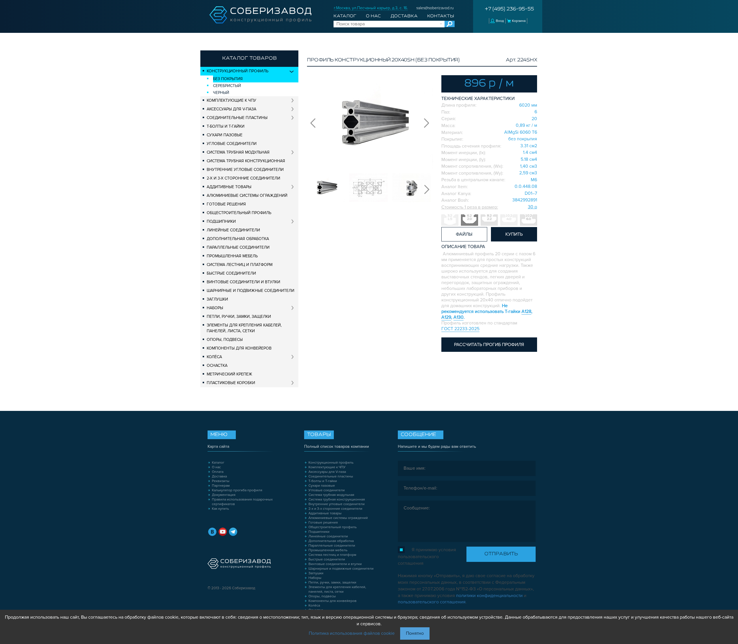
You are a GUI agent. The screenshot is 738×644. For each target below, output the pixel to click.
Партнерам (221, 486)
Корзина (519, 21)
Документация (224, 495)
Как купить (220, 509)
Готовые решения (226, 204)
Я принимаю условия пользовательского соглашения (427, 556)
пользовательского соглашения (432, 602)
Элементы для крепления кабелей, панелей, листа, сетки (244, 328)
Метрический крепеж (229, 374)
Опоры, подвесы (225, 339)
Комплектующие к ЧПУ (231, 100)
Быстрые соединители (231, 273)
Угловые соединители (232, 143)
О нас (373, 16)
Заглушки (217, 299)
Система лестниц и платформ (239, 264)
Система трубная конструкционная (246, 160)
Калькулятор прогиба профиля (237, 490)
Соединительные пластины (237, 117)
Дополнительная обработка (238, 238)
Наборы (215, 307)
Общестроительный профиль (239, 212)
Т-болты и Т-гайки (225, 126)
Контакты (440, 16)
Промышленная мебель (232, 256)
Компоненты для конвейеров (239, 348)
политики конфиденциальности (489, 595)
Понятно (415, 633)
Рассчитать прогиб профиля (489, 345)
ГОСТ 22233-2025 (460, 329)
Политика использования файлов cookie (352, 633)
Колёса (214, 356)
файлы (464, 234)
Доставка (404, 16)
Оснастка (217, 365)
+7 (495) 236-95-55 (509, 9)
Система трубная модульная (238, 152)
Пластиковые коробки (231, 382)
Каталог (345, 16)
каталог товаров (249, 58)
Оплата (217, 472)
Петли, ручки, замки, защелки (239, 316)
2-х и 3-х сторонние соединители (243, 178)
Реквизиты (220, 481)
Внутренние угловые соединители (245, 169)
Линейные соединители (233, 230)
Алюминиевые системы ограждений (247, 195)
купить (514, 234)
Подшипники (221, 221)
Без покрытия (228, 78)
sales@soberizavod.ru (435, 7)
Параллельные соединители (238, 247)
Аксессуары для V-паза (231, 109)
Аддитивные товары (229, 186)
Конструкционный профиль (237, 71)
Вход (500, 21)
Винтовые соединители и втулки (243, 281)
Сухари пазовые (224, 135)
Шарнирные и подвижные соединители (250, 290)
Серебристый (227, 85)
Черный (221, 92)
